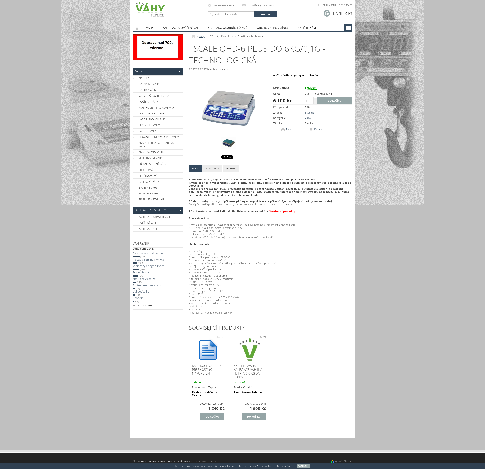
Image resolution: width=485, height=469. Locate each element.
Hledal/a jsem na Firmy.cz (148, 259)
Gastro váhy (147, 90)
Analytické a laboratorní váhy (157, 144)
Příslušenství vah (151, 199)
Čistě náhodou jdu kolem (148, 253)
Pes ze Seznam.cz (143, 272)
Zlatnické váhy (149, 125)
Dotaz (318, 129)
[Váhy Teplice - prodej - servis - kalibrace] (150, 9)
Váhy (149, 28)
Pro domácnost (150, 170)
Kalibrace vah (148, 229)
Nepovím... (139, 298)
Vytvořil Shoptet (343, 461)
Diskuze (231, 168)
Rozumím (303, 466)
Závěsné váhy (148, 187)
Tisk (288, 129)
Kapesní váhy (148, 131)
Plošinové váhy (150, 176)
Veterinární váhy (150, 158)
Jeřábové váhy (148, 193)
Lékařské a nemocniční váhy (159, 137)
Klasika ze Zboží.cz (144, 279)
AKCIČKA (144, 78)
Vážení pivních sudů (153, 119)
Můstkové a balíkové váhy (157, 107)
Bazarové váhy (149, 84)
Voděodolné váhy (151, 113)
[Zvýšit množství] (315, 99)
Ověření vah (147, 223)
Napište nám (306, 28)
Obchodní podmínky (272, 28)
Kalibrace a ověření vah (181, 28)
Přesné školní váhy (152, 164)
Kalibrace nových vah (154, 217)
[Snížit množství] (315, 102)
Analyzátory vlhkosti (154, 152)
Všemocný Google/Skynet (148, 266)
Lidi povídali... (141, 291)
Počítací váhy (148, 101)
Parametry (212, 168)
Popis (195, 168)
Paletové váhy (149, 181)
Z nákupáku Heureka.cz (147, 285)
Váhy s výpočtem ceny (154, 96)
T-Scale (309, 112)
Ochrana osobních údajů (228, 28)
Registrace (345, 5)
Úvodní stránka (137, 27)
